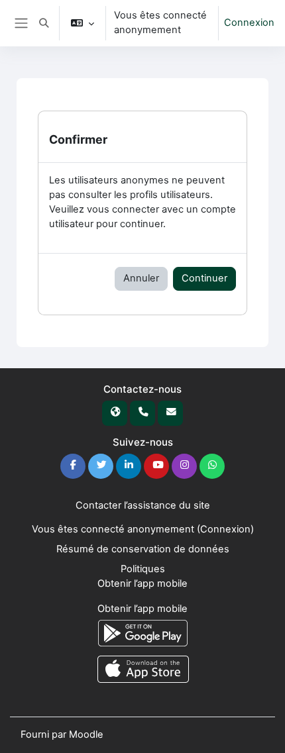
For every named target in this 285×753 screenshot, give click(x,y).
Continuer (204, 278)
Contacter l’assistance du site (143, 505)
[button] (44, 23)
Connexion (249, 22)
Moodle (86, 734)
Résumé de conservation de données (142, 549)
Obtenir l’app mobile (142, 583)
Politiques (143, 569)
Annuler (141, 278)
